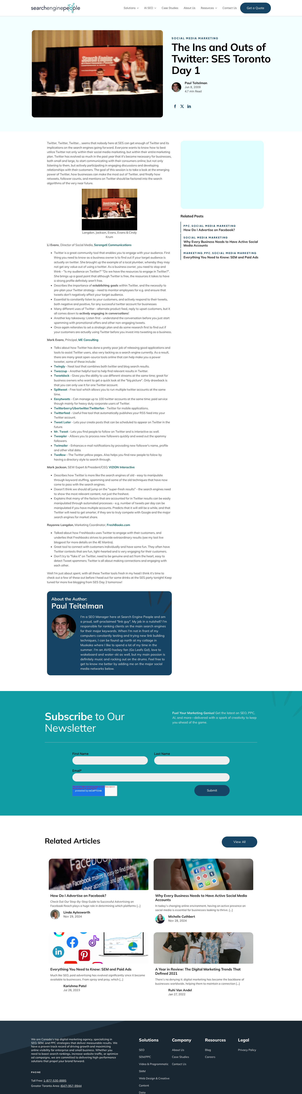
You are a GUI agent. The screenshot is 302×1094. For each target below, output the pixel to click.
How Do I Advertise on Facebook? (209, 230)
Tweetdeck (61, 375)
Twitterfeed (62, 413)
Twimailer (61, 445)
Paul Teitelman (77, 606)
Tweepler (60, 436)
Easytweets (62, 399)
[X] (182, 106)
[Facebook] (175, 106)
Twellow (60, 455)
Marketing (193, 253)
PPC (187, 225)
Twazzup (60, 371)
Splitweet (60, 389)
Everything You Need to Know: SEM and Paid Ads (221, 257)
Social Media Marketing (195, 38)
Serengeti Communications (113, 245)
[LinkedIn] (189, 106)
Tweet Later (62, 422)
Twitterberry (63, 408)
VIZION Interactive (122, 467)
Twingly (59, 366)
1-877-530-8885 (55, 1080)
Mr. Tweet (61, 431)
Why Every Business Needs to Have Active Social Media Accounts (221, 244)
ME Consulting (88, 340)
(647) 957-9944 (71, 1086)
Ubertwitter (81, 408)
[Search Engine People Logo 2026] (55, 4)
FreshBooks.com (118, 525)
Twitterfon (97, 408)
